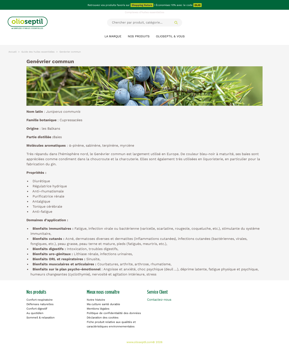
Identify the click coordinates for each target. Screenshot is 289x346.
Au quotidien (34, 313)
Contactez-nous (159, 299)
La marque (113, 36)
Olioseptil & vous (170, 36)
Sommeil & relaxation (40, 317)
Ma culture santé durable (103, 304)
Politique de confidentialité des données (114, 313)
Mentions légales (98, 308)
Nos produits (139, 36)
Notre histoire (96, 299)
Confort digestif (36, 308)
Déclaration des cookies (102, 317)
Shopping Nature (142, 5)
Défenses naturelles (40, 304)
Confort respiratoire (39, 299)
